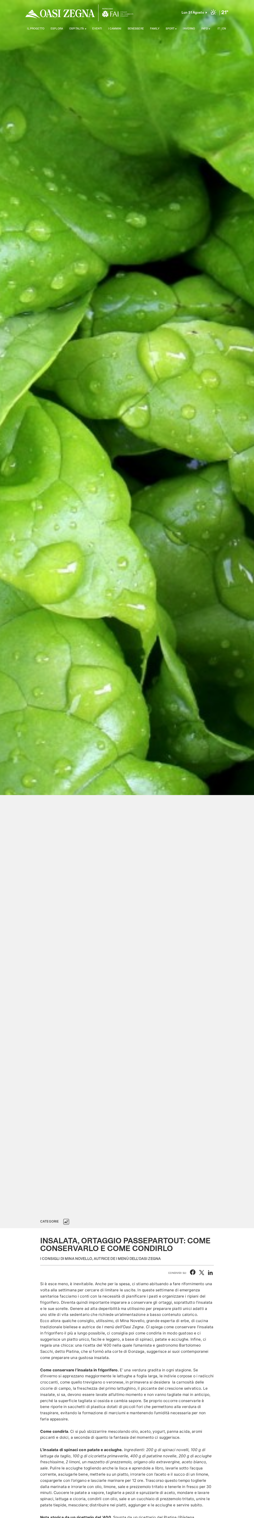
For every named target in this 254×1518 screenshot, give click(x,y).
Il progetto (35, 28)
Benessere (136, 28)
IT (219, 28)
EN (224, 28)
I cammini (114, 28)
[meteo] (213, 13)
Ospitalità (76, 28)
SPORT (170, 28)
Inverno (189, 28)
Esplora (57, 28)
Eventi (97, 28)
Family (154, 28)
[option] (127, 607)
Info (204, 28)
